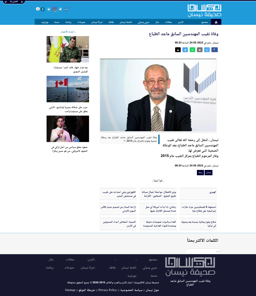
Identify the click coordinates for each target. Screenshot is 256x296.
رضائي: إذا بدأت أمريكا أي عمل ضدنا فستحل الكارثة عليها (160, 209)
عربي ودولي (143, 22)
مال (157, 22)
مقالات (168, 22)
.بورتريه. (132, 276)
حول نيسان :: (150, 290)
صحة (56, 22)
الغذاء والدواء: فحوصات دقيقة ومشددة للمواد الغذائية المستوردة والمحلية (159, 226)
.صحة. (154, 276)
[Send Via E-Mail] (200, 49)
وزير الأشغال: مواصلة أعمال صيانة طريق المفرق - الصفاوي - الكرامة (159, 194)
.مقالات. (70, 259)
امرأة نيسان (97, 22)
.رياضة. (49, 267)
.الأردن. (91, 259)
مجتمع (204, 22)
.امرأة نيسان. (87, 267)
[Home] (202, 11)
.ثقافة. (112, 267)
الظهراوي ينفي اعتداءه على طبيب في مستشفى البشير (119, 194)
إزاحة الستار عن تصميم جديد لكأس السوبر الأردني (118, 209)
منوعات (81, 22)
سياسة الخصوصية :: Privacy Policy (120, 290)
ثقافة (111, 22)
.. (136, 259)
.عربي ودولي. (150, 267)
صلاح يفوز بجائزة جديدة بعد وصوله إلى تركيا (198, 224)
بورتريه (44, 22)
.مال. (51, 259)
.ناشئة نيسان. (129, 267)
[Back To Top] (250, 288)
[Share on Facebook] (214, 49)
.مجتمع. (153, 259)
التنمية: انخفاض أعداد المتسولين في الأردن (119, 224)
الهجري (212, 192)
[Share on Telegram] (185, 49)
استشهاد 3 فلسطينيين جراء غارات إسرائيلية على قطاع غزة (199, 209)
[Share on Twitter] (207, 49)
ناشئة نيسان (126, 22)
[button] (192, 49)
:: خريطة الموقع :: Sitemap (81, 290)
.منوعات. (69, 267)
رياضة (68, 22)
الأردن (181, 22)
